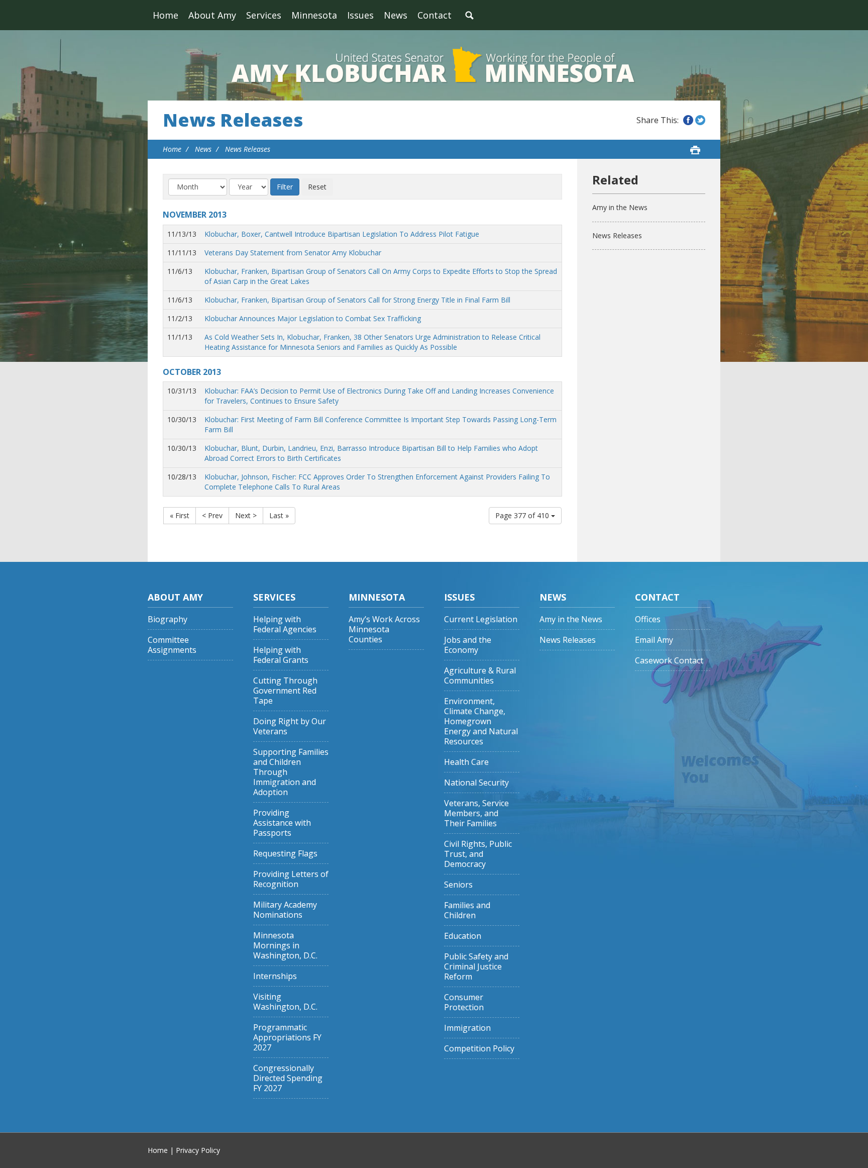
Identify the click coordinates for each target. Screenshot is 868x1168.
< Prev (212, 515)
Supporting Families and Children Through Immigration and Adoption (291, 772)
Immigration (467, 1028)
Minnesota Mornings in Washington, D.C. (285, 945)
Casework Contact (669, 660)
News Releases (233, 120)
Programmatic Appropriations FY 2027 (287, 1037)
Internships (275, 976)
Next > (246, 515)
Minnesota (314, 15)
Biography (167, 619)
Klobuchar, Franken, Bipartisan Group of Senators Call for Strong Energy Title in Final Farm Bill (357, 300)
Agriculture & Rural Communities (480, 675)
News (395, 15)
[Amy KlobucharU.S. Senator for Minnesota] (434, 65)
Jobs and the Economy (467, 645)
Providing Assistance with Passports (282, 823)
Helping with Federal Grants (280, 655)
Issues (360, 15)
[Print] (695, 150)
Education (462, 936)
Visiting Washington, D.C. (285, 1002)
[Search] (469, 15)
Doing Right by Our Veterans (289, 726)
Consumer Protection (464, 1002)
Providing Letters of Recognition (291, 879)
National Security (476, 782)
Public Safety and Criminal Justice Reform (476, 966)
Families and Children (467, 910)
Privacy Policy (198, 1150)
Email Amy (654, 640)
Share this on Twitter (700, 120)
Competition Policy (479, 1048)
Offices (648, 619)
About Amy (212, 15)
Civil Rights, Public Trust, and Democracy (478, 854)
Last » (279, 515)
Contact (434, 15)
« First (179, 515)
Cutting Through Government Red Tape (285, 690)
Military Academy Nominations (285, 910)
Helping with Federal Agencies (284, 624)
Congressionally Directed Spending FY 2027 (287, 1078)
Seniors (458, 885)
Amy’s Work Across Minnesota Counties (384, 629)
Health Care (466, 762)
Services (263, 15)
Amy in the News (619, 207)
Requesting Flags (285, 853)
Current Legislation (480, 619)
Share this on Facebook (688, 120)
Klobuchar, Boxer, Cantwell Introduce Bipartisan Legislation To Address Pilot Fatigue (341, 234)
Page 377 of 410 (523, 515)
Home (165, 15)
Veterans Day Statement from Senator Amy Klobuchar (292, 252)
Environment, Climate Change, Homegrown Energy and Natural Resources (481, 721)
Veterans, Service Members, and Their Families (476, 813)
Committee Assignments (172, 645)
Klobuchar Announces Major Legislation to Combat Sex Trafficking (312, 318)
